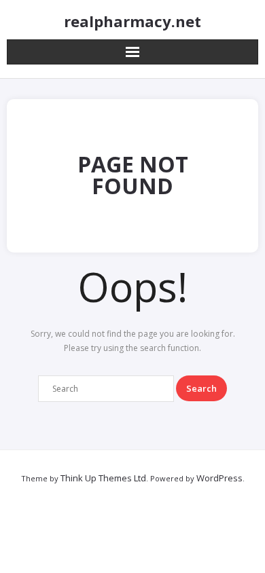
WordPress (219, 478)
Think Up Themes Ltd (103, 478)
